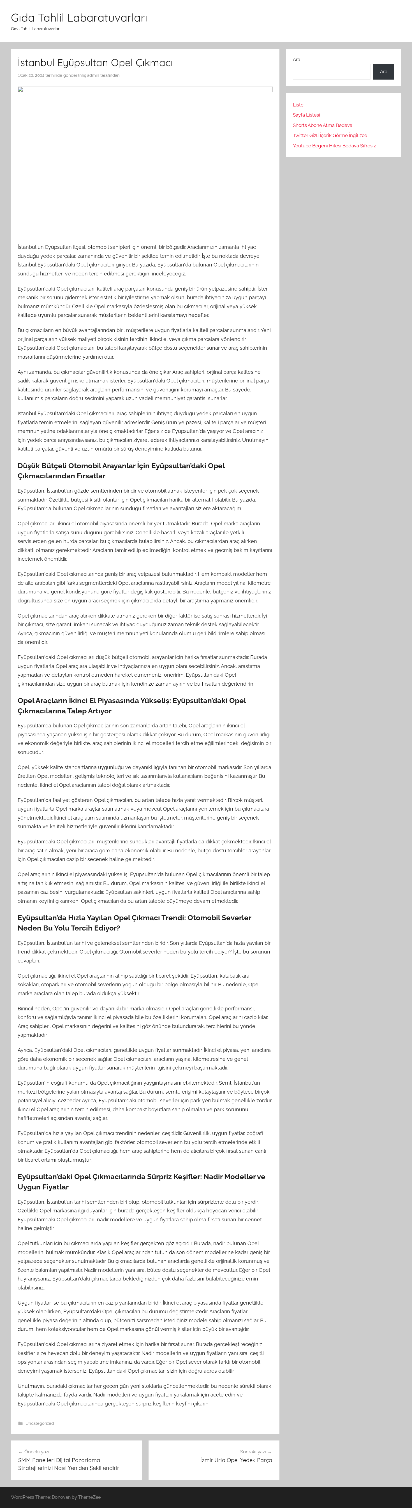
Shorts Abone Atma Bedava (322, 125)
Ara (296, 59)
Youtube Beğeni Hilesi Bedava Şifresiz (334, 146)
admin (93, 75)
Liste (298, 105)
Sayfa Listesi (306, 115)
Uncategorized (40, 1423)
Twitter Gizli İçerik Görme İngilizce (330, 135)
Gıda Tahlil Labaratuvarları (79, 17)
